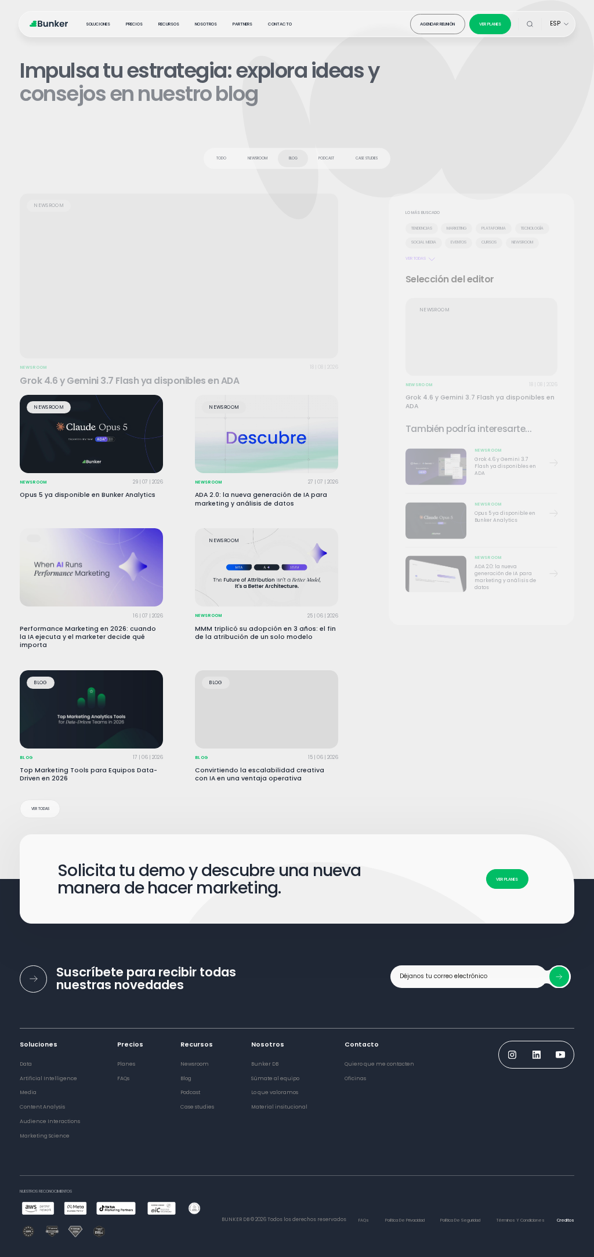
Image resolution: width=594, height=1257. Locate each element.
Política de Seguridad (460, 1220)
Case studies (367, 154)
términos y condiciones (521, 1220)
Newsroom (257, 154)
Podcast (326, 154)
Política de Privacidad (405, 1220)
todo (221, 154)
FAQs (363, 1220)
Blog (293, 154)
